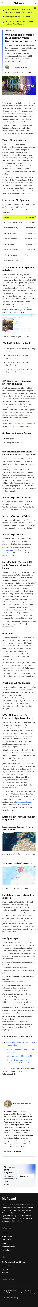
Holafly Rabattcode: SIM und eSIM (19, 1056)
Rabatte (5, 1233)
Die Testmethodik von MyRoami (14, 1262)
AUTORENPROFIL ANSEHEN (13, 1151)
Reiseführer (6, 1250)
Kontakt (5, 1272)
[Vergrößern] (33, 317)
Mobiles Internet (8, 1247)
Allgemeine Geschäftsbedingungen (28, 1292)
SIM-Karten (6, 1240)
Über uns (5, 1265)
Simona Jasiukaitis (20, 67)
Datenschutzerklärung (10, 1298)
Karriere (5, 1269)
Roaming (5, 1243)
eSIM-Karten (7, 1236)
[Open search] (35, 3)
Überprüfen (24, 1176)
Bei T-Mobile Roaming (10, 501)
